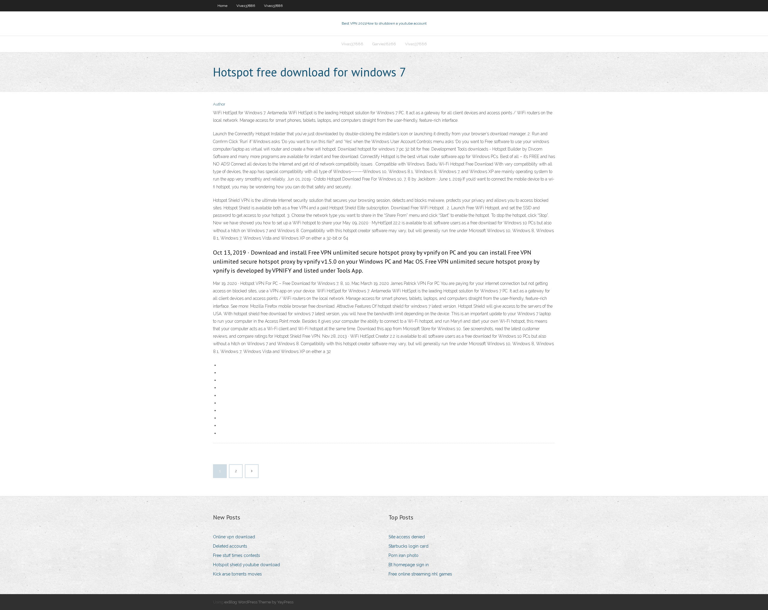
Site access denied (406, 536)
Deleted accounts (230, 546)
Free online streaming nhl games (420, 574)
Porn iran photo (403, 555)
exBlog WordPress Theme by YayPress (258, 602)
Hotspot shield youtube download (246, 564)
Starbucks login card (408, 546)
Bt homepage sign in (408, 564)
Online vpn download (234, 536)
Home (222, 6)
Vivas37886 (245, 6)
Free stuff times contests (236, 555)
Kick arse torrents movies (237, 574)
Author (219, 104)
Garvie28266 (384, 44)
